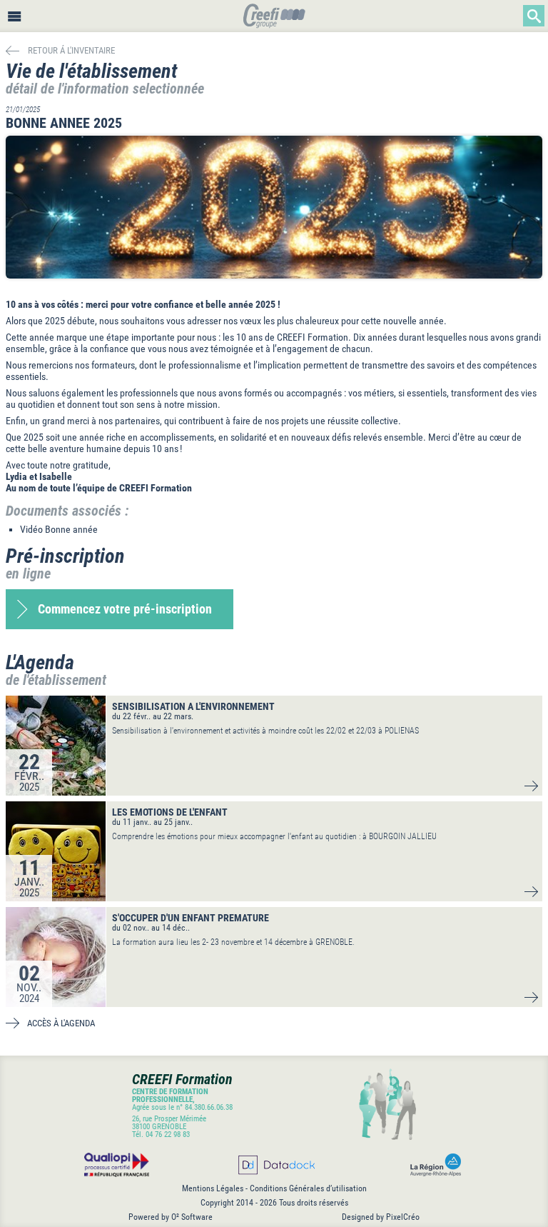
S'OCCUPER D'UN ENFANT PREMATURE (190, 917)
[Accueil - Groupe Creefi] (274, 17)
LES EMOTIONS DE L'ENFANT (170, 812)
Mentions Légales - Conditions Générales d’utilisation (274, 1188)
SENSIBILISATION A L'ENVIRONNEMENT (193, 706)
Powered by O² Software (170, 1217)
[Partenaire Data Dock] (276, 1165)
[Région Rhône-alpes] (432, 1165)
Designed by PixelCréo (381, 1217)
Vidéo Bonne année (59, 529)
